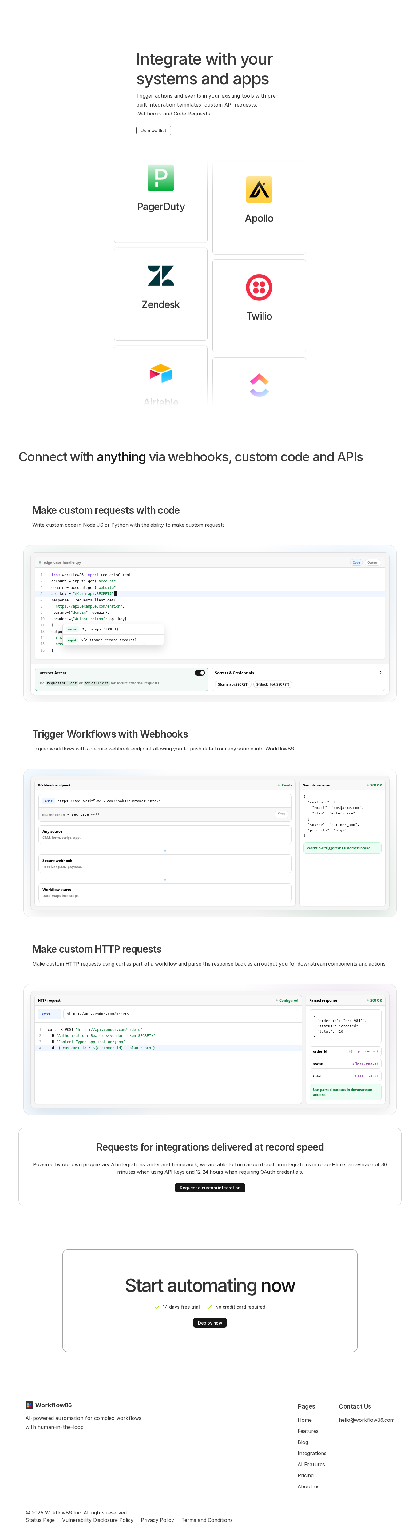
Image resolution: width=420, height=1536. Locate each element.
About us (308, 1486)
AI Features (311, 1464)
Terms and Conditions (207, 1520)
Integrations (312, 1453)
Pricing (306, 1475)
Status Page (40, 1520)
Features (308, 1431)
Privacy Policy (157, 1520)
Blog (303, 1442)
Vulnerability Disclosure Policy (97, 1520)
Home (305, 1420)
